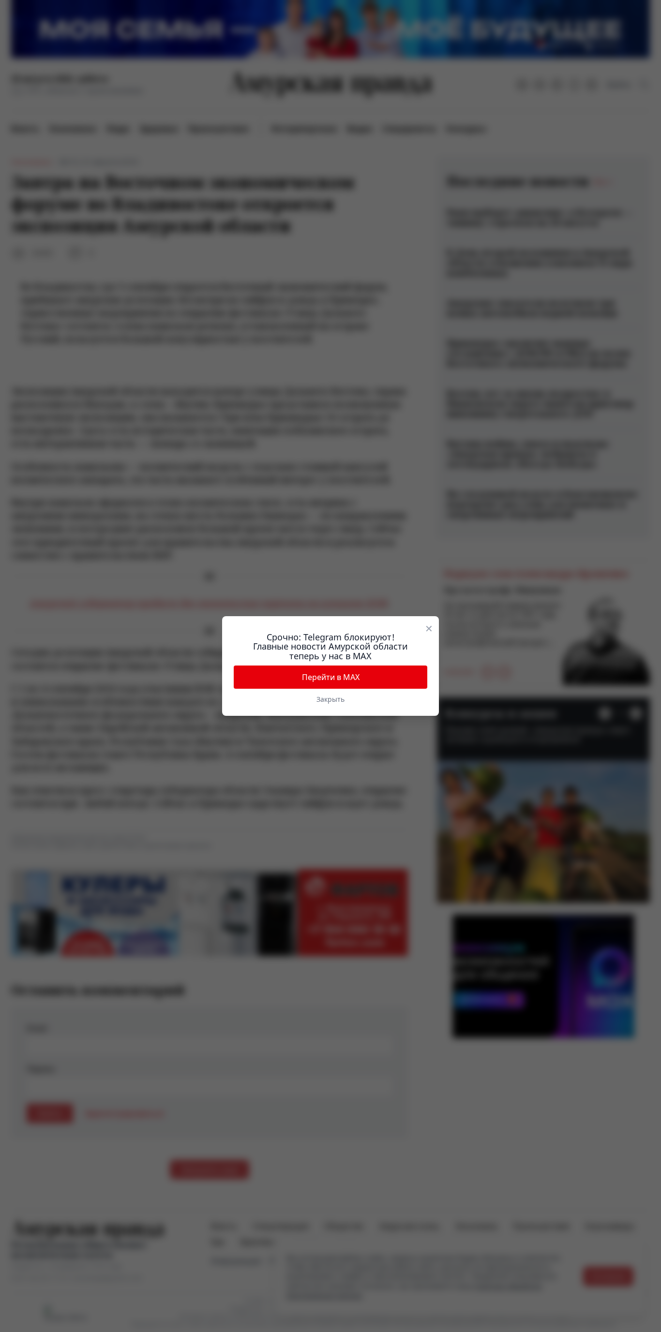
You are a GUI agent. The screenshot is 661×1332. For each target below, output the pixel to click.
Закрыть (330, 699)
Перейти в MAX (331, 677)
